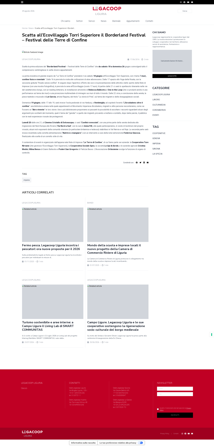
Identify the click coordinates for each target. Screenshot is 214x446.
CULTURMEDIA (158, 105)
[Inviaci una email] (192, 2)
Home (24, 28)
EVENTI (155, 115)
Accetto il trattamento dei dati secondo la (175, 409)
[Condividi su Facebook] (137, 162)
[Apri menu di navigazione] (22, 2)
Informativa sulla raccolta (83, 443)
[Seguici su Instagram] (181, 2)
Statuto (24, 388)
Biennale (116, 21)
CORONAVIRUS (159, 110)
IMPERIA (156, 143)
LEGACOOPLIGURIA (31, 59)
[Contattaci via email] (192, 433)
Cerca (185, 11)
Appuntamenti (133, 21)
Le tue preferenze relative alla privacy (118, 443)
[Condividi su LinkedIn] (144, 162)
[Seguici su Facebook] (184, 2)
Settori (79, 21)
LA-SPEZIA (157, 154)
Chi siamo (65, 21)
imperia (27, 180)
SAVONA (156, 149)
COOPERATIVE (158, 133)
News (103, 21)
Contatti (149, 21)
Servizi (92, 21)
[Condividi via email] (147, 162)
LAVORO (156, 99)
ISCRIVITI (175, 415)
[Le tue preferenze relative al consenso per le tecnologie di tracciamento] (211, 334)
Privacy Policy (164, 433)
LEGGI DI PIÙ (172, 76)
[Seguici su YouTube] (188, 2)
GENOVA (156, 138)
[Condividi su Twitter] (140, 162)
